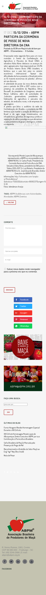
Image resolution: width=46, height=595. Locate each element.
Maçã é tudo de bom (29, 48)
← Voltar (10, 202)
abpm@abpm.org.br (11, 555)
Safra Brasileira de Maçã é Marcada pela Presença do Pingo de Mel (19, 444)
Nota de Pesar (9, 455)
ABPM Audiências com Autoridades (25, 193)
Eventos (23, 196)
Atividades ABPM (11, 196)
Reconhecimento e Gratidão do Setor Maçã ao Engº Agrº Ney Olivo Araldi (22, 450)
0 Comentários (17, 51)
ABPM (6, 51)
